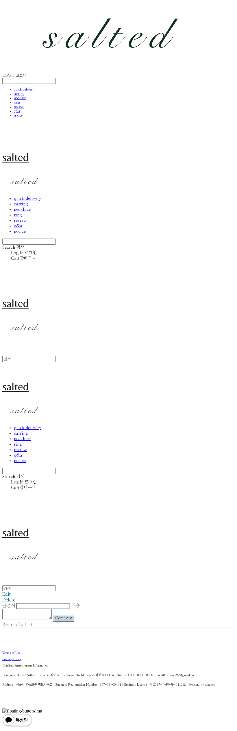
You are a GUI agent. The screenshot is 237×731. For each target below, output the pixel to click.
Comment (63, 618)
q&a (17, 111)
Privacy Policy (11, 659)
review (19, 106)
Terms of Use (11, 652)
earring (19, 93)
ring (17, 102)
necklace (20, 98)
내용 (75, 605)
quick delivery (24, 89)
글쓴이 (8, 605)
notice (18, 115)
